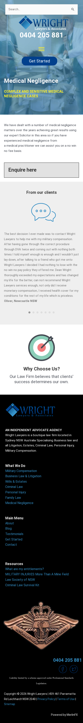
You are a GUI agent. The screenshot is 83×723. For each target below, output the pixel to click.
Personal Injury (15, 492)
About (9, 523)
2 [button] (33, 312)
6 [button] (50, 312)
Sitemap (9, 704)
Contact (11, 545)
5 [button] (46, 312)
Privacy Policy (46, 699)
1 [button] (29, 312)
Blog (8, 528)
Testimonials (14, 534)
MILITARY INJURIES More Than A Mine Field (37, 574)
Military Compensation (21, 471)
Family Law (13, 498)
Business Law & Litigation (23, 476)
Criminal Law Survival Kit (22, 585)
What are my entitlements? (24, 569)
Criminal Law (14, 487)
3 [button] (37, 312)
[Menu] (41, 49)
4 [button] (41, 312)
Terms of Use (66, 699)
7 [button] (54, 312)
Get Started (13, 539)
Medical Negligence (19, 503)
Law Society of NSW (20, 580)
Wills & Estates (16, 481)
